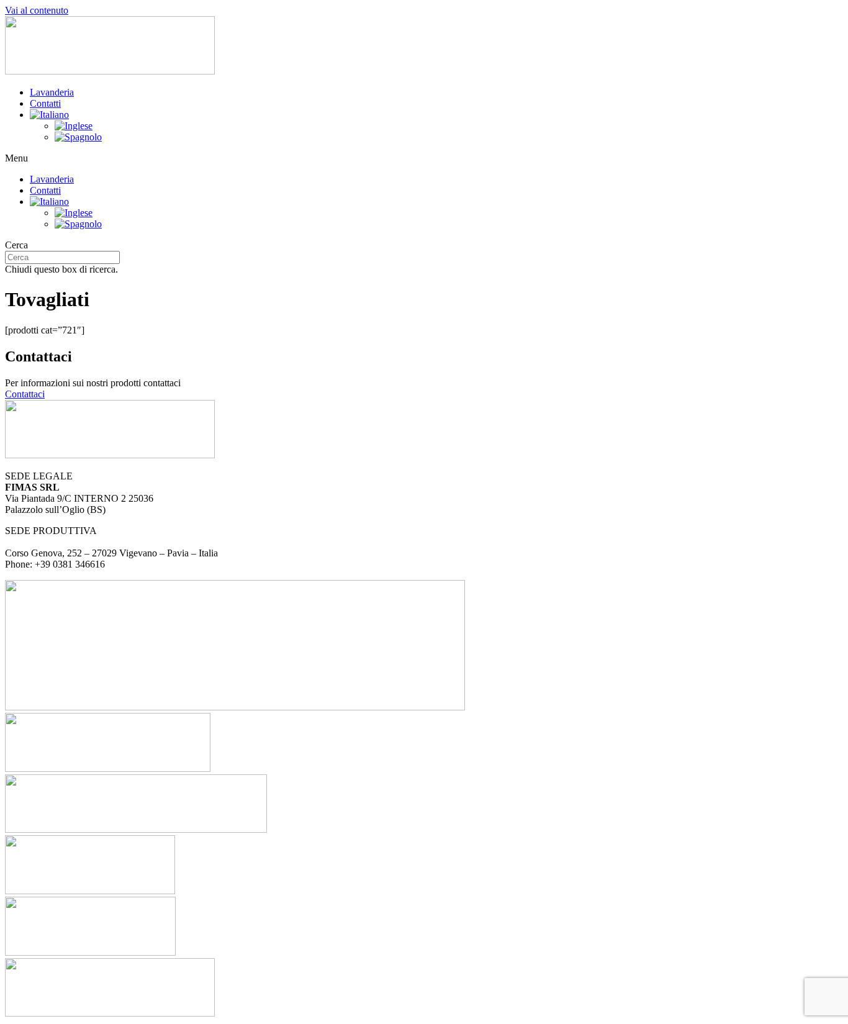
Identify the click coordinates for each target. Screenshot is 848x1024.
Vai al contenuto (36, 10)
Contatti (45, 103)
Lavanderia (52, 92)
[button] (424, 158)
